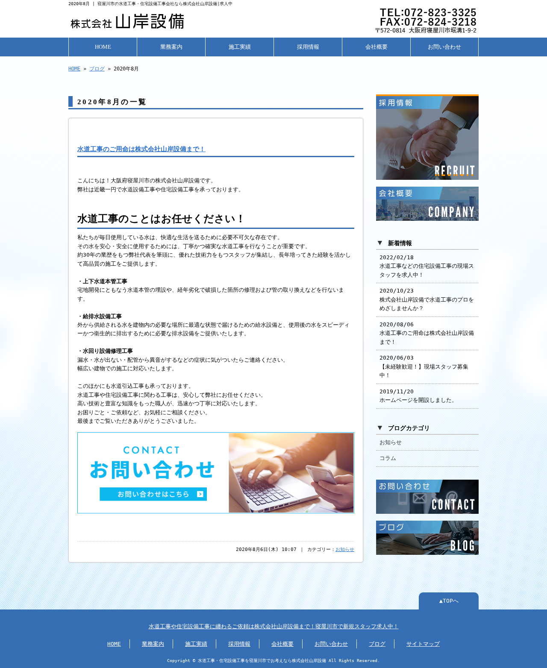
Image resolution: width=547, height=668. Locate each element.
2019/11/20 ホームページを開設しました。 (418, 395)
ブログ (97, 69)
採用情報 (308, 47)
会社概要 (376, 47)
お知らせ (344, 549)
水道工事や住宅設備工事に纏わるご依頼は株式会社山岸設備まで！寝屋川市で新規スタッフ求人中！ (274, 626)
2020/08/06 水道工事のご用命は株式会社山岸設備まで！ (426, 333)
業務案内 (171, 47)
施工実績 (240, 47)
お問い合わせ (444, 47)
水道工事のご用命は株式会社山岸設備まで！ (141, 148)
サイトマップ (423, 644)
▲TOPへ (449, 601)
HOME (103, 47)
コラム (387, 458)
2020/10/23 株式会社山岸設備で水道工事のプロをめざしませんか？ (426, 299)
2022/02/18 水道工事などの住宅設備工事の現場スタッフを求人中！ (426, 266)
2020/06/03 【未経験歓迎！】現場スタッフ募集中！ (423, 366)
